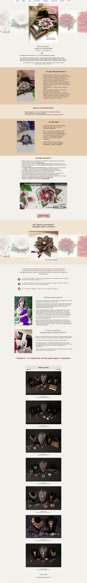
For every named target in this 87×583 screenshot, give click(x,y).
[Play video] (25, 85)
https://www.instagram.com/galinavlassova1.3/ (43, 540)
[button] (43, 246)
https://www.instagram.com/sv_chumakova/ (43, 569)
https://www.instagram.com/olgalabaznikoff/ (43, 397)
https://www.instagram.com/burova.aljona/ (43, 483)
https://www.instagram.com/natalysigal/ (43, 426)
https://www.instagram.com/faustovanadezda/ (43, 512)
